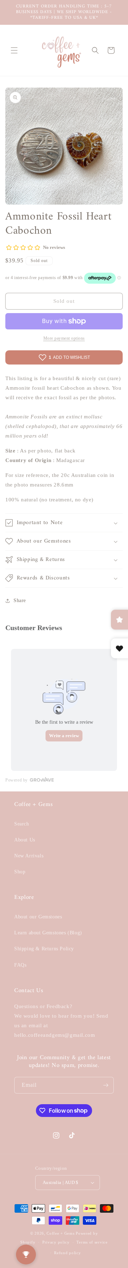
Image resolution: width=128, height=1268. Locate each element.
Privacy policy (56, 1242)
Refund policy (67, 1253)
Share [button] (20, 600)
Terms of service (91, 1242)
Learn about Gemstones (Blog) (48, 932)
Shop (19, 871)
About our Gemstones (38, 916)
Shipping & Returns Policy (44, 948)
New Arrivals (28, 855)
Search (21, 824)
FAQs (20, 965)
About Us (24, 839)
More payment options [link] (64, 338)
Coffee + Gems (60, 1233)
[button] (14, 50)
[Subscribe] (105, 1085)
